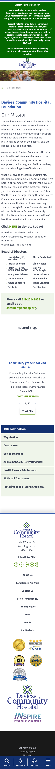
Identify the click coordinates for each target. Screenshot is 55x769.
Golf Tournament (13, 453)
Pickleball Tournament (17, 478)
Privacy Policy (27, 751)
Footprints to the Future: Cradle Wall (24, 486)
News (28, 614)
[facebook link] (16, 564)
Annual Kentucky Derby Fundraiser (23, 462)
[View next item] (35, 403)
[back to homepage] (2, 88)
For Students (27, 630)
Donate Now (11, 445)
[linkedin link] (27, 564)
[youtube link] (32, 564)
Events (27, 622)
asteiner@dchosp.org (21, 308)
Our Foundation (15, 429)
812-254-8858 (31, 299)
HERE (13, 227)
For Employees (28, 606)
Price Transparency (27, 598)
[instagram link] (37, 564)
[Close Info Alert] (51, 29)
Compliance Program (27, 583)
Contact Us (27, 590)
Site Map (27, 755)
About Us (28, 575)
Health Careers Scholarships (20, 470)
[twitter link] (21, 564)
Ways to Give (11, 437)
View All (27, 410)
